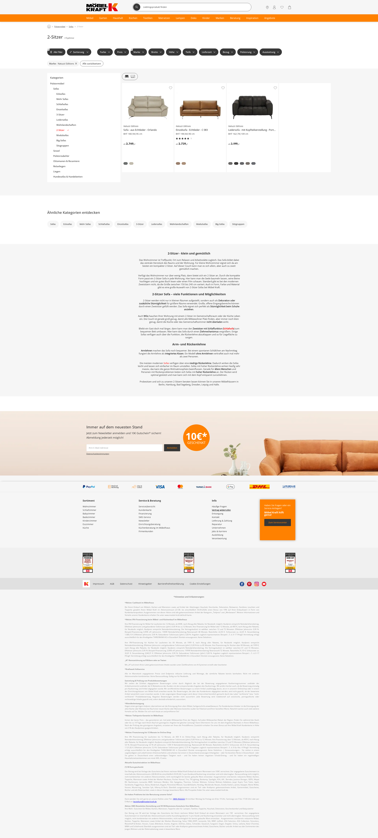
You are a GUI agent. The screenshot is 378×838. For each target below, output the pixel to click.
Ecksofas (60, 94)
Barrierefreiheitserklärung (171, 583)
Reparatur (217, 524)
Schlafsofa (228, 328)
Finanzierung (145, 513)
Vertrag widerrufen (221, 510)
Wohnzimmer (89, 506)
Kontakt (215, 517)
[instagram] (256, 584)
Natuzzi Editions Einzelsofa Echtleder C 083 (195, 84)
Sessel (56, 151)
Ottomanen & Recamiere (66, 161)
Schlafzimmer (89, 510)
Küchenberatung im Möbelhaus (154, 527)
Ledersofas (62, 120)
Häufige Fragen (219, 506)
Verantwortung (219, 538)
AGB (112, 583)
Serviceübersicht (147, 506)
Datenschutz (126, 583)
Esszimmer (88, 524)
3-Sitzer (60, 114)
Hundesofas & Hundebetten (68, 177)
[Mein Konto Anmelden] (274, 7)
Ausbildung (217, 534)
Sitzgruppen (62, 146)
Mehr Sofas (62, 99)
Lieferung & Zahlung (222, 520)
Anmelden (172, 447)
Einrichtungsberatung (149, 524)
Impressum (98, 583)
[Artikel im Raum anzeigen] (130, 76)
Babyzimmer (89, 513)
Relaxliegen (59, 166)
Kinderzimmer (90, 520)
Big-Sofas (61, 140)
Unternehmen (219, 527)
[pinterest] (249, 584)
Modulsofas (62, 135)
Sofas (56, 89)
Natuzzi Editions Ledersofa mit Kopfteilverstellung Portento (252, 85)
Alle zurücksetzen (92, 63)
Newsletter (144, 520)
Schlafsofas (62, 104)
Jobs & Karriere (219, 531)
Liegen (56, 171)
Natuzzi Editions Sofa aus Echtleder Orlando (144, 84)
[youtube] (264, 584)
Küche (86, 527)
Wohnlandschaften (66, 125)
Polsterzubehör (61, 156)
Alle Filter (55, 51)
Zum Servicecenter (277, 522)
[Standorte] (267, 7)
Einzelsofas (62, 109)
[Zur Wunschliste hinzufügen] (170, 88)
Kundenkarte (145, 510)
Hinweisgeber (145, 583)
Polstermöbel (57, 83)
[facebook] (242, 584)
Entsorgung (217, 513)
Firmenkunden (146, 531)
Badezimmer (89, 517)
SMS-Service (145, 517)
